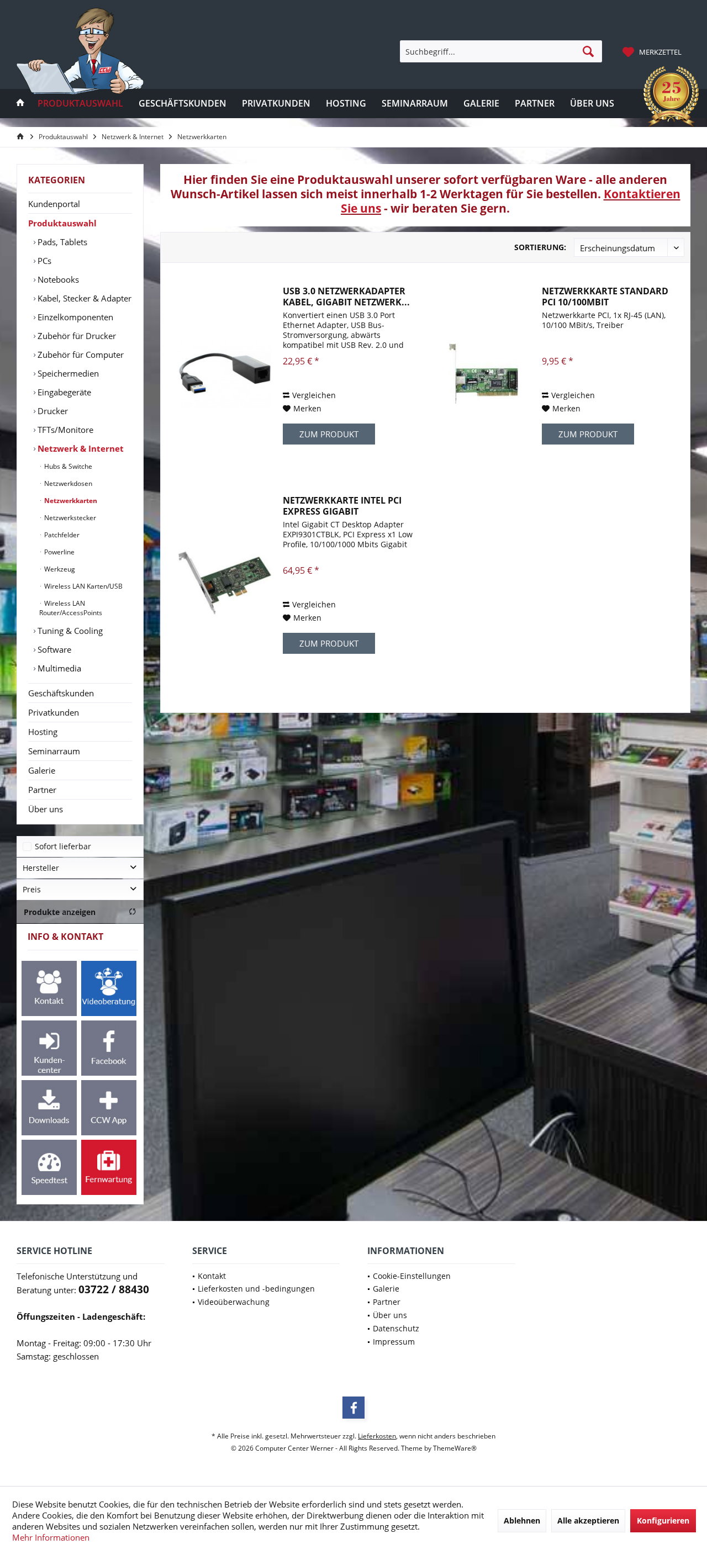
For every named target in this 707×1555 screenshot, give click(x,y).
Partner (42, 789)
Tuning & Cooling (69, 630)
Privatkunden (53, 712)
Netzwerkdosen (67, 483)
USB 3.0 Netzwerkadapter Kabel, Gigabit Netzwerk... (346, 296)
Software (53, 649)
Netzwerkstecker (69, 517)
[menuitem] (653, 51)
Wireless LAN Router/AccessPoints (70, 608)
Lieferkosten (377, 1436)
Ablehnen (522, 1520)
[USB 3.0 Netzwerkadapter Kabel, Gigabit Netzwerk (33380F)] (225, 373)
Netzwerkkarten (70, 500)
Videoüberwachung (234, 1302)
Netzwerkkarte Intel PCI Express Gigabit (342, 506)
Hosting (42, 731)
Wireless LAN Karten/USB (83, 586)
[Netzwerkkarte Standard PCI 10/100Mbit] (484, 373)
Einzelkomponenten (74, 316)
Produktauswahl (62, 223)
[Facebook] (353, 1408)
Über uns (45, 808)
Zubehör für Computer (79, 354)
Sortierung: (540, 247)
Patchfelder (61, 535)
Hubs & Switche (67, 466)
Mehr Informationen (50, 1537)
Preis (32, 889)
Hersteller (41, 868)
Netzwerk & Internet (79, 448)
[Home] (20, 103)
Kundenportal (54, 203)
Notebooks (57, 279)
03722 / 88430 (113, 1289)
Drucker (51, 410)
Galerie (41, 770)
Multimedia (58, 668)
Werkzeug (59, 569)
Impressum (394, 1341)
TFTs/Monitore (64, 429)
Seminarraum (54, 751)
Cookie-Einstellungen (412, 1276)
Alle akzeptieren (588, 1520)
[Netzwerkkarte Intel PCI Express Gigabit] (225, 582)
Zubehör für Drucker (75, 335)
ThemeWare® (455, 1448)
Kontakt (212, 1276)
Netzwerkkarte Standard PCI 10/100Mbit (605, 296)
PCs (43, 260)
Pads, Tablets (61, 241)
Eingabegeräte (63, 392)
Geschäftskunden (61, 693)
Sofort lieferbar (63, 846)
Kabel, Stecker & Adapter (83, 298)
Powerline (59, 552)
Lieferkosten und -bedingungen (256, 1288)
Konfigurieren (663, 1520)
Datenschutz (396, 1328)
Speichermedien (67, 373)
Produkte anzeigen (60, 912)
